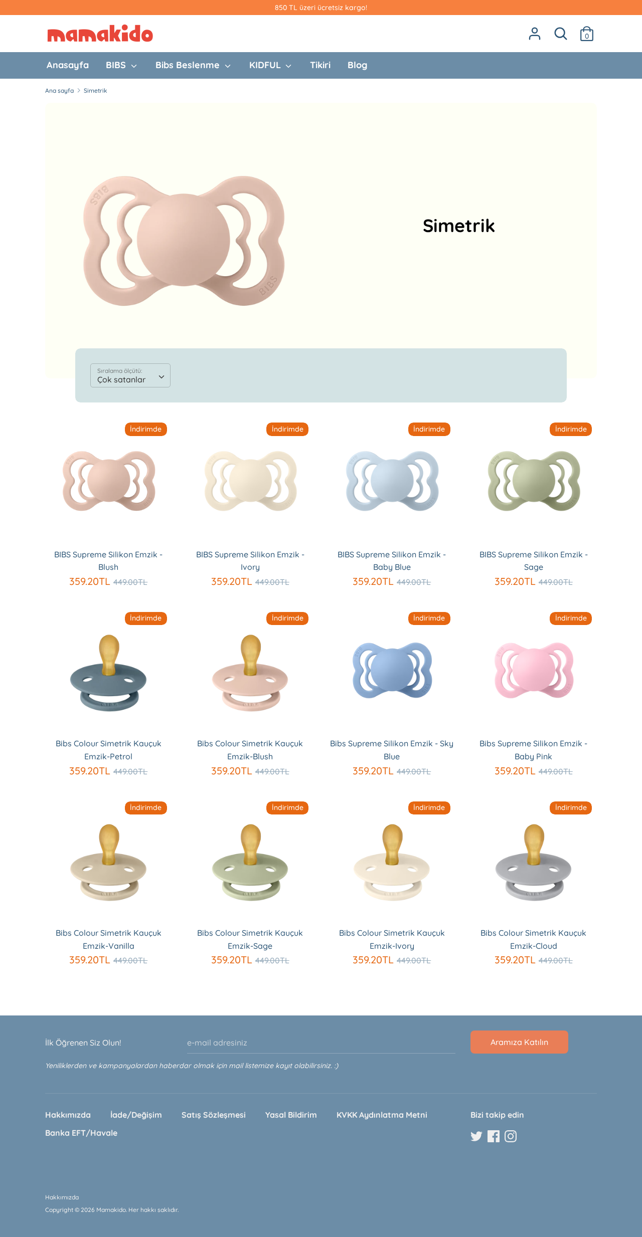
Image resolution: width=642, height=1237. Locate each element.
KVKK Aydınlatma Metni (382, 1115)
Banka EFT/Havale (81, 1133)
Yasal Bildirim (291, 1115)
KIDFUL (266, 65)
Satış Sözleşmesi (214, 1115)
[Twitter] (477, 1136)
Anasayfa (68, 65)
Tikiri (320, 65)
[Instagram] (512, 1136)
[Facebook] (495, 1136)
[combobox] (130, 375)
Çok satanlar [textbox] (121, 379)
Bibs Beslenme (188, 65)
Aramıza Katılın (519, 1042)
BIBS (117, 65)
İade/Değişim (136, 1115)
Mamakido (111, 1209)
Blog (357, 65)
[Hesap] (535, 30)
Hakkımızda (68, 1115)
